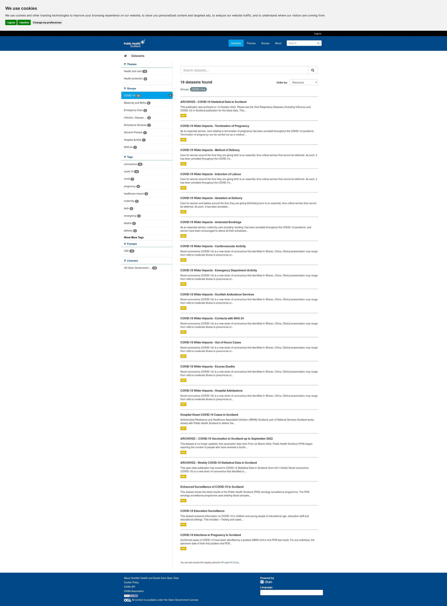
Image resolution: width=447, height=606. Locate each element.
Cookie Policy (131, 582)
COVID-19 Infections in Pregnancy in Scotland (210, 535)
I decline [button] (24, 22)
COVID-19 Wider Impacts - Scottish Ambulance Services (217, 294)
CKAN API (129, 586)
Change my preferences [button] (47, 22)
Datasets (236, 43)
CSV (183, 115)
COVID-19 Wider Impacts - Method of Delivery (210, 150)
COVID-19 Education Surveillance (202, 511)
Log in (317, 33)
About (278, 43)
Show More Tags (134, 237)
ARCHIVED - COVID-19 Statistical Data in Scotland (213, 102)
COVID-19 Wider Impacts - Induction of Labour (210, 174)
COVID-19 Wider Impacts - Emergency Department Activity (218, 270)
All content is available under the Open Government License (164, 599)
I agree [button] (11, 22)
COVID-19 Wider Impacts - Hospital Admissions (211, 390)
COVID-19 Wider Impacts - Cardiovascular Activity (213, 246)
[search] (313, 70)
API (222, 562)
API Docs (233, 562)
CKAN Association (134, 591)
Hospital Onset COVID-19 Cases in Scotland (209, 415)
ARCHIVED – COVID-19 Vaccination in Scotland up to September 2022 (226, 438)
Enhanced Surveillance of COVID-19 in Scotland (212, 487)
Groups (265, 43)
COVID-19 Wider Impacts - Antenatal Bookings (210, 222)
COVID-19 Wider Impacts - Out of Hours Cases (210, 342)
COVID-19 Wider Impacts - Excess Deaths (207, 366)
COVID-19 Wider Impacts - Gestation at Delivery (211, 198)
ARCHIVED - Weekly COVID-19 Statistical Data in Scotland (218, 463)
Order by (282, 82)
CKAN (266, 582)
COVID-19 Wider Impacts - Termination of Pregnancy (214, 126)
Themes (251, 43)
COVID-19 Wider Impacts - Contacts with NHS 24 (212, 318)
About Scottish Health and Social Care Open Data (151, 578)
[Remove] (204, 89)
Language (266, 587)
